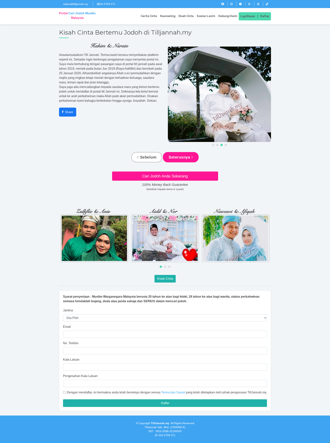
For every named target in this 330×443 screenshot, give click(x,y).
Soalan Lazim (206, 16)
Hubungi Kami (227, 16)
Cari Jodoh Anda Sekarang (165, 176)
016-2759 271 (106, 4)
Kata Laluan (71, 359)
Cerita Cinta (149, 16)
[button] (213, 145)
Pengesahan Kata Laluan (80, 376)
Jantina (68, 310)
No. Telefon (70, 343)
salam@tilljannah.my (75, 4)
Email (67, 326)
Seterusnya (180, 157)
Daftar (264, 16)
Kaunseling (168, 16)
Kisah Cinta (186, 16)
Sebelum (147, 157)
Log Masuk (247, 16)
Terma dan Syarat (173, 392)
